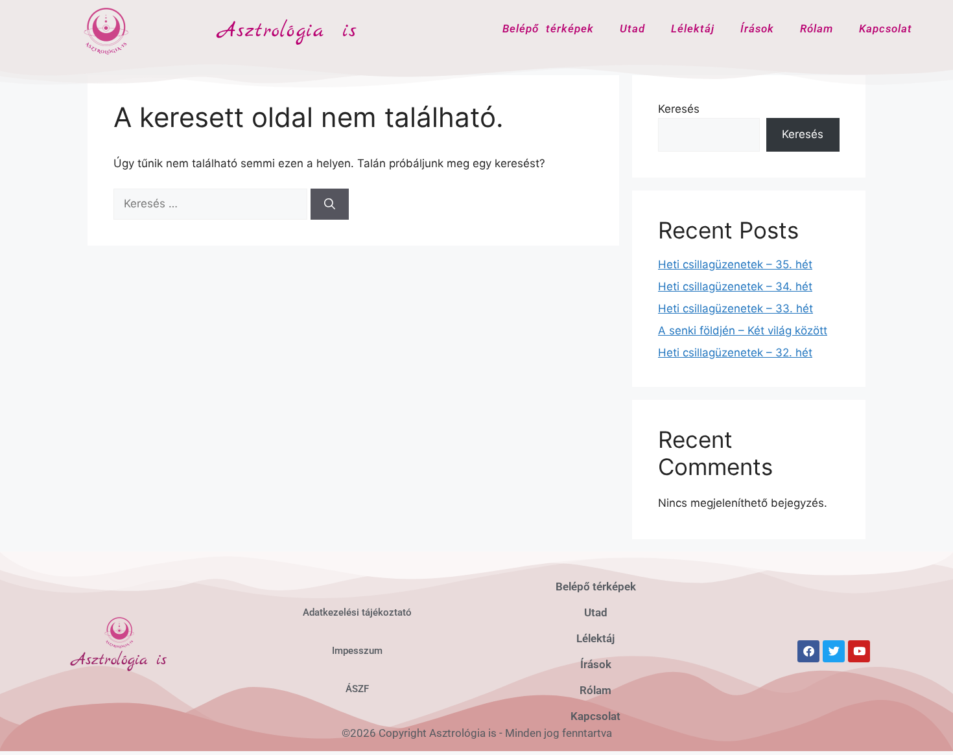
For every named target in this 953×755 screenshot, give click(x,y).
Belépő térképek (548, 28)
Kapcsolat (885, 28)
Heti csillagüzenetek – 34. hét (735, 286)
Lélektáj (692, 28)
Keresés (679, 108)
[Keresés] (330, 204)
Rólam (816, 28)
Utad (632, 28)
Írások (757, 28)
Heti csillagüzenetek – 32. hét (735, 352)
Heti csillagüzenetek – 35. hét (735, 264)
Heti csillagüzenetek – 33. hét (735, 308)
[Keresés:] (212, 203)
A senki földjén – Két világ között (742, 330)
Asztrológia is (287, 31)
